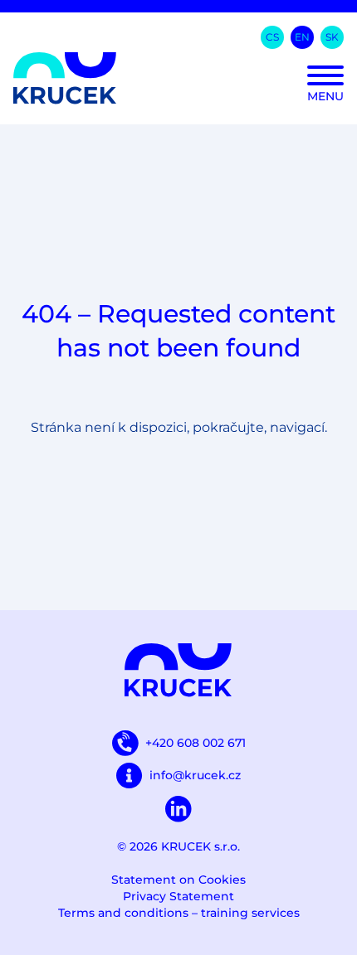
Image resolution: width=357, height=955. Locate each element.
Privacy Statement (178, 896)
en (302, 37)
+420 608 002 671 (195, 742)
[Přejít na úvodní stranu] (178, 78)
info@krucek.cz (195, 775)
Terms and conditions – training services (179, 912)
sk (332, 37)
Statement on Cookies (178, 879)
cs (272, 37)
